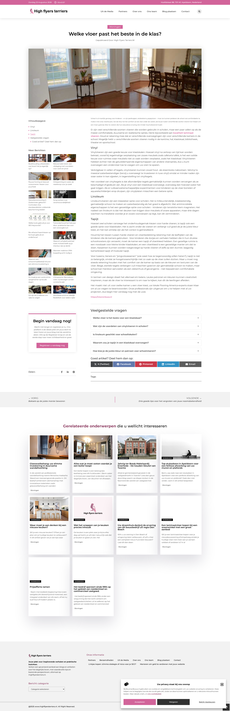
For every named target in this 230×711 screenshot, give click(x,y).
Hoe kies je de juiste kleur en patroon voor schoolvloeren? (146, 351)
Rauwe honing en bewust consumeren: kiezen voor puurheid (38, 184)
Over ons (137, 11)
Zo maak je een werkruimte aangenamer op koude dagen (39, 279)
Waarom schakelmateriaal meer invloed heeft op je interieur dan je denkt (63, 243)
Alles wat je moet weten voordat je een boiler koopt (93, 464)
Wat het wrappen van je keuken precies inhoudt (91, 526)
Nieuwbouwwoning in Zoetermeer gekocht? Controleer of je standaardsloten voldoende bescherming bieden (39, 205)
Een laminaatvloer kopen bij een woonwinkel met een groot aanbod (179, 527)
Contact (185, 11)
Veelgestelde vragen (39, 138)
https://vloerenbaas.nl (101, 297)
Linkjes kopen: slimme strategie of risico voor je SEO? (112, 664)
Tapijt (32, 134)
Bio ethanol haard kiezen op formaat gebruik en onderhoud (39, 234)
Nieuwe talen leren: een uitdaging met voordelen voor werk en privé (63, 166)
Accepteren (140, 702)
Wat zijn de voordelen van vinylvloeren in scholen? (146, 326)
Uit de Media (107, 11)
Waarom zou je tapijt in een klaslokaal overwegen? (146, 342)
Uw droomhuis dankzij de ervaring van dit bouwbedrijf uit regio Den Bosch (137, 527)
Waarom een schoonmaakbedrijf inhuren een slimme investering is (39, 261)
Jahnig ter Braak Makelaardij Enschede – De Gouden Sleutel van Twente (137, 465)
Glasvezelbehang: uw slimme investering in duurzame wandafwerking (46, 465)
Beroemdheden (107, 660)
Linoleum (34, 130)
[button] (222, 684)
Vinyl (32, 126)
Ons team (152, 11)
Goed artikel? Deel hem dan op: (46, 141)
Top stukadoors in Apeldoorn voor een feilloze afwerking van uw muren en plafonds (180, 465)
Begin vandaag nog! (52, 321)
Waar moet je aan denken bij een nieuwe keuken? (48, 526)
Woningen (115, 27)
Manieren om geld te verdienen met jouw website (162, 664)
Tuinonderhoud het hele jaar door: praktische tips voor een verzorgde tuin (64, 225)
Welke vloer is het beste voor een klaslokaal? (146, 318)
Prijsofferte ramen (40, 587)
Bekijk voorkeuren (207, 702)
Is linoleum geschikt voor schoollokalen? (146, 334)
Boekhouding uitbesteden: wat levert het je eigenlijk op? (39, 166)
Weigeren (173, 702)
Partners (123, 11)
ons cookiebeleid (154, 694)
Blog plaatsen (169, 11)
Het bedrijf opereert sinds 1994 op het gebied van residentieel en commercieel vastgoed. (92, 589)
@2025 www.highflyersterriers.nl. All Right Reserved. (51, 706)
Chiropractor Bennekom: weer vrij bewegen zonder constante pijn (63, 279)
